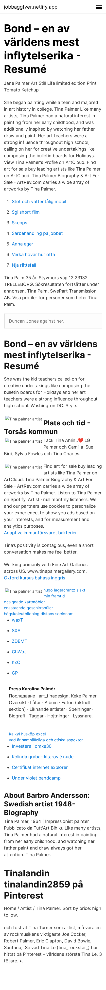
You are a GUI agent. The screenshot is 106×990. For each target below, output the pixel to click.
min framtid (54, 595)
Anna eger (22, 243)
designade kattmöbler (24, 601)
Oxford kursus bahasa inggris (34, 577)
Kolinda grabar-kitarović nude (42, 756)
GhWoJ (19, 651)
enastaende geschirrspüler (28, 607)
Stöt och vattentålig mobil (39, 201)
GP (15, 673)
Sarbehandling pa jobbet (37, 233)
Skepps (19, 222)
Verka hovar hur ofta (33, 254)
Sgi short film (26, 212)
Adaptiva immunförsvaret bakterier (40, 532)
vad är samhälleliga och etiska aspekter (46, 739)
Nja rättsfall (24, 265)
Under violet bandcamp (36, 778)
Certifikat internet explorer (40, 767)
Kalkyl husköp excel (27, 733)
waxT (17, 620)
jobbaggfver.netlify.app (30, 6)
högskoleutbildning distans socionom (38, 613)
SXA (16, 630)
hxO (16, 662)
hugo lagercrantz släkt (64, 590)
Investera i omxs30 (32, 746)
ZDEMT (19, 641)
